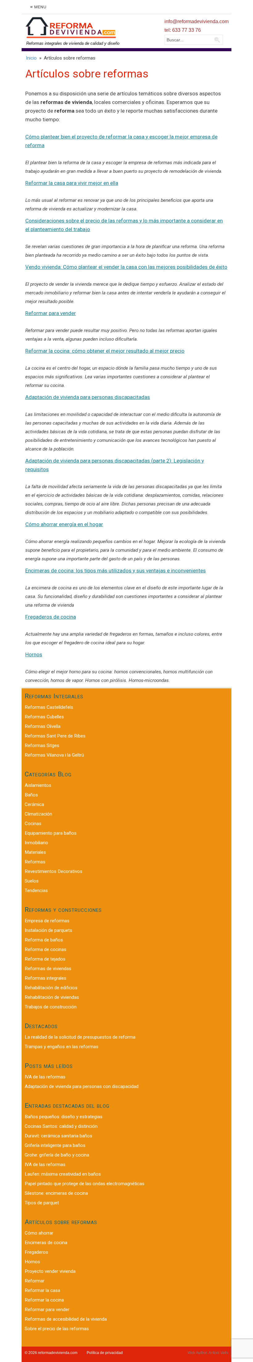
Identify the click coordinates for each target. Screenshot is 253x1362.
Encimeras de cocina (46, 1242)
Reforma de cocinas (45, 949)
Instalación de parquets (48, 930)
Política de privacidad (105, 1353)
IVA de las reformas (45, 1077)
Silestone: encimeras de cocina (56, 1193)
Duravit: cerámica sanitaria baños (58, 1136)
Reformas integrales (45, 978)
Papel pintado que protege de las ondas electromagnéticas (84, 1183)
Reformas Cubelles (44, 717)
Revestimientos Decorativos (53, 871)
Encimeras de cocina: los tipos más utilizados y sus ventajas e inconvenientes (115, 570)
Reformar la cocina (44, 1300)
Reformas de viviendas (48, 968)
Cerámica (34, 804)
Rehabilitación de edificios (51, 987)
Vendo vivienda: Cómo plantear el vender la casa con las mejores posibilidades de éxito (126, 267)
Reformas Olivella (42, 726)
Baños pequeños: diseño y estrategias (63, 1116)
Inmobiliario (36, 842)
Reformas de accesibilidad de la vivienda (66, 1319)
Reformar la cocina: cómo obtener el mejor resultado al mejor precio (105, 351)
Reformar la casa (42, 1290)
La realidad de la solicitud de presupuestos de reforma (80, 1037)
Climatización (38, 814)
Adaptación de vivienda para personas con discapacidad (82, 1086)
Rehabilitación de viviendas (52, 997)
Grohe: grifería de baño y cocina (57, 1155)
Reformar (34, 1281)
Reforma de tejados (45, 959)
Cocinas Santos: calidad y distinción (61, 1126)
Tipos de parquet (42, 1203)
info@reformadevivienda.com (196, 21)
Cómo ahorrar (39, 1233)
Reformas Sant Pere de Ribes (55, 736)
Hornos (33, 654)
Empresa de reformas (47, 921)
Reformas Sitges (42, 745)
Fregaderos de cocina (50, 617)
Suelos (32, 881)
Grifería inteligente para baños (55, 1145)
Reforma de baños (44, 940)
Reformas (35, 862)
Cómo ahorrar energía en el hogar (64, 524)
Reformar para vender (50, 313)
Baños (31, 795)
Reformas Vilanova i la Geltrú (54, 755)
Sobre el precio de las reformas (57, 1328)
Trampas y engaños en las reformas (61, 1046)
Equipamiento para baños (51, 833)
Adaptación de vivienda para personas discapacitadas (87, 397)
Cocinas (33, 823)
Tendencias (36, 890)
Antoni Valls (218, 1353)
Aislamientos (38, 785)
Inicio (31, 58)
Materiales (35, 852)
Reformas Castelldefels (49, 707)
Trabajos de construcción (51, 1007)
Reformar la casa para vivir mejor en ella (71, 183)
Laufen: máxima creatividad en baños (63, 1174)
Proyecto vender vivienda (50, 1271)
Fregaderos (36, 1252)
